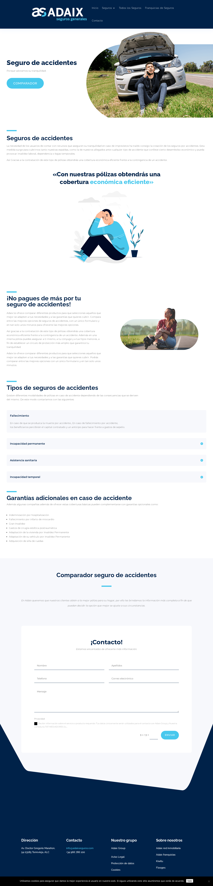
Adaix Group (118, 848)
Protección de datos (122, 863)
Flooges (160, 867)
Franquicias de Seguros (159, 8)
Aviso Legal (117, 856)
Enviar (170, 734)
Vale (189, 881)
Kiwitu (159, 861)
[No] (209, 881)
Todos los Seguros (130, 8)
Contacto (97, 20)
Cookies (115, 869)
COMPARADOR (25, 83)
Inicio (95, 8)
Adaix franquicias (165, 854)
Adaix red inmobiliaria (168, 848)
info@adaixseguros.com (80, 848)
